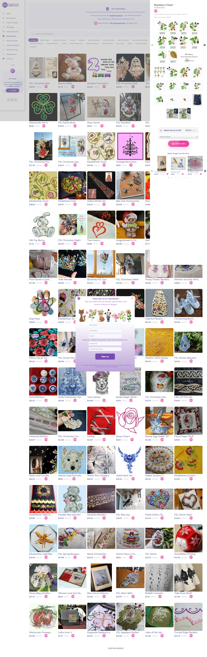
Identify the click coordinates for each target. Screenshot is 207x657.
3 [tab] (175, 178)
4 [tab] (178, 178)
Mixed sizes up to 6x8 (172, 130)
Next (205, 45)
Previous (152, 45)
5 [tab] (182, 178)
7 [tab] (188, 178)
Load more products (115, 648)
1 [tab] (169, 178)
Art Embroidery (159, 8)
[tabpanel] (162, 165)
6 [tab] (185, 178)
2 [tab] (172, 178)
